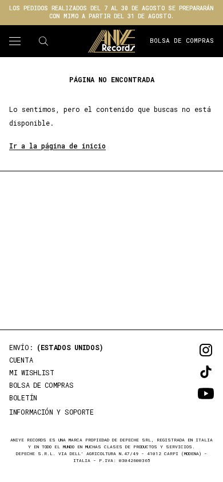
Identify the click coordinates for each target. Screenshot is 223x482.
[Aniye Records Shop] (111, 41)
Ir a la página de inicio (57, 145)
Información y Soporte (51, 411)
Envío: (56, 347)
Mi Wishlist (31, 372)
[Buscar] (43, 41)
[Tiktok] (190, 372)
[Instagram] (190, 350)
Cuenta (21, 359)
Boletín (23, 397)
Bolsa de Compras (182, 40)
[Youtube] (190, 393)
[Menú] (15, 41)
